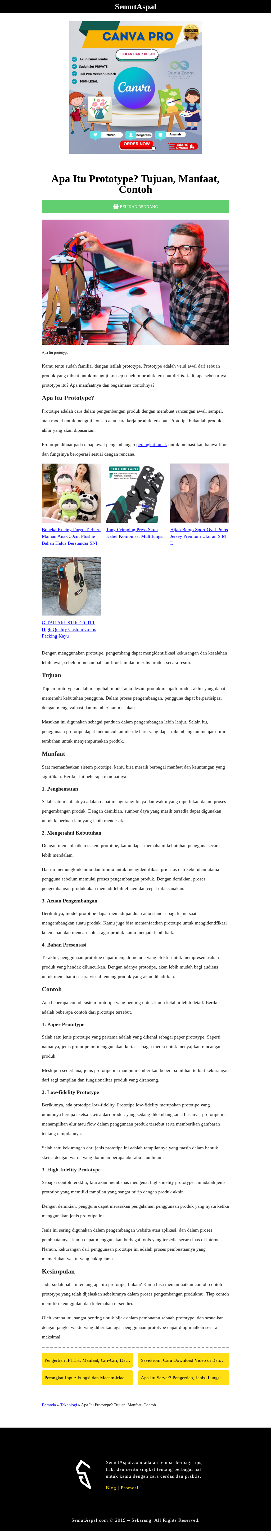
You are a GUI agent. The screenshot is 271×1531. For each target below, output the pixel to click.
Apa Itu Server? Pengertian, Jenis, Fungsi (181, 1377)
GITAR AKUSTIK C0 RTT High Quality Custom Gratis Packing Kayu (69, 629)
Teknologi (68, 1405)
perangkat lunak (151, 444)
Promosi (129, 1487)
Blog (111, 1487)
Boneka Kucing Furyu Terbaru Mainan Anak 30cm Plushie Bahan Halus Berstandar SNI (71, 536)
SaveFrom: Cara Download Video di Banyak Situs (185, 1360)
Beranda (49, 1405)
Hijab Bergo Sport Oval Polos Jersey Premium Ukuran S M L (199, 536)
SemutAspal (135, 6)
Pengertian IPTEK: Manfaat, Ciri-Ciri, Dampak (88, 1360)
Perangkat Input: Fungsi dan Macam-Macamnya (88, 1377)
